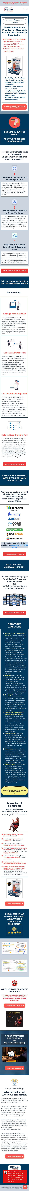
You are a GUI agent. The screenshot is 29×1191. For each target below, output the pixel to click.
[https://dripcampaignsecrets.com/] (14, 66)
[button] (26, 9)
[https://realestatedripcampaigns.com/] (9, 9)
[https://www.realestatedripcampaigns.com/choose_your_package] (14, 514)
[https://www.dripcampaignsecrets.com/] (14, 888)
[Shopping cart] (24, 9)
